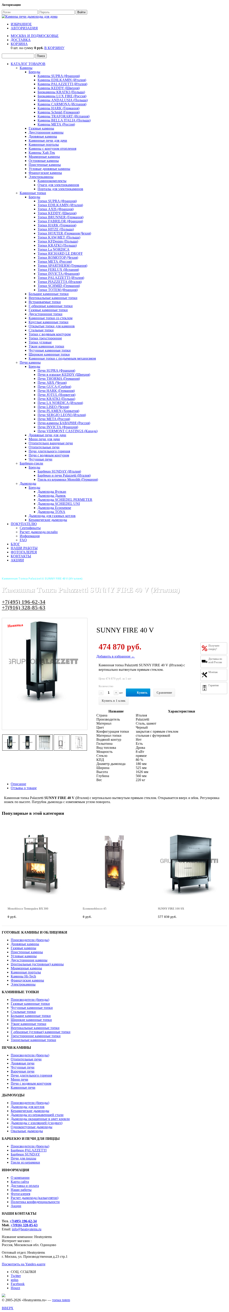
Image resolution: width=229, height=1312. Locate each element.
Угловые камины (24, 956)
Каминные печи (23, 1087)
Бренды (34, 72)
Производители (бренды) (30, 940)
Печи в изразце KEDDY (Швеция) (64, 374)
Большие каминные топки (49, 294)
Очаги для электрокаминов (58, 185)
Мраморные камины (44, 157)
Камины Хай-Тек (42, 152)
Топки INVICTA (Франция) (59, 274)
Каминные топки (33, 193)
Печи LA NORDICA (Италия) (60, 403)
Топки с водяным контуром (50, 334)
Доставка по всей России (215, 660)
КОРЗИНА (19, 44)
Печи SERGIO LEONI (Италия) (62, 415)
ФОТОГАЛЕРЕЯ (24, 552)
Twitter (16, 1276)
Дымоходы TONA (51, 512)
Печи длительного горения (49, 451)
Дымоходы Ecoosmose (54, 508)
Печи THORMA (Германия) (59, 378)
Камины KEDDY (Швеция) (59, 88)
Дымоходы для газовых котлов (52, 516)
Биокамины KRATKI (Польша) (61, 92)
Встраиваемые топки (45, 302)
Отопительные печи (44, 447)
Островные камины (44, 161)
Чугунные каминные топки (50, 350)
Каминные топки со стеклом (50, 318)
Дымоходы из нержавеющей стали (37, 1115)
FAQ (23, 540)
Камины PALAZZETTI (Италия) (62, 84)
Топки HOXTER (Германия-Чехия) (64, 233)
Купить (142, 692)
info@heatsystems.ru (26, 1229)
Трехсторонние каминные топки (36, 1036)
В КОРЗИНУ (54, 48)
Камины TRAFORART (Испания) (63, 116)
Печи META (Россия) (54, 419)
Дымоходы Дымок (52, 495)
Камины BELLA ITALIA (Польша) (64, 120)
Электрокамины (41, 177)
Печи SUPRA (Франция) (56, 370)
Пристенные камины (45, 165)
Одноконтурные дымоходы (31, 1127)
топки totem (61, 1300)
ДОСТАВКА (21, 40)
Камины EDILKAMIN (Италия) (62, 80)
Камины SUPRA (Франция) (59, 76)
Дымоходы (28, 483)
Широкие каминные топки (49, 354)
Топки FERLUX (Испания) (58, 270)
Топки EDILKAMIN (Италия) (60, 205)
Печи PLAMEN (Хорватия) (58, 411)
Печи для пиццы (23, 1158)
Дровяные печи (22, 1063)
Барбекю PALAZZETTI (29, 1150)
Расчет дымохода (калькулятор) (34, 1198)
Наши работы (21, 1190)
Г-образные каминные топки (51, 306)
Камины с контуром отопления (52, 148)
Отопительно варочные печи (51, 443)
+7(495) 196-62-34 (23, 602)
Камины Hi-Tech (23, 976)
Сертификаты (30, 528)
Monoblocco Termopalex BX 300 (28, 908)
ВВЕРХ (7, 1308)
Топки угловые (40, 342)
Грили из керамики (25, 1162)
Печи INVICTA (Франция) (58, 427)
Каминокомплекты (52, 181)
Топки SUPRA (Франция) (57, 201)
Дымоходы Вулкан (52, 491)
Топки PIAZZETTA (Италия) (60, 282)
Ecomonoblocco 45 (94, 908)
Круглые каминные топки (48, 322)
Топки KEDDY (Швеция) (57, 213)
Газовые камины (41, 128)
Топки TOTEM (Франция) (58, 290)
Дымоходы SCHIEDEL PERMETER (65, 500)
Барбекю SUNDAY (25, 1154)
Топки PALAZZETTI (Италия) (61, 278)
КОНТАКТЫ (21, 556)
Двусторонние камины (46, 132)
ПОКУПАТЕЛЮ (24, 524)
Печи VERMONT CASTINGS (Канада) (68, 431)
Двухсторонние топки (45, 314)
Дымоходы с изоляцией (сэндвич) (36, 1123)
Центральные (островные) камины (37, 964)
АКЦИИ (17, 560)
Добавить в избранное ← (115, 656)
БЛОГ (15, 544)
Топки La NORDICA (54, 249)
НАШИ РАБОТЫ (24, 548)
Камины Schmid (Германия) (59, 112)
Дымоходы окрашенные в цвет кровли (40, 1119)
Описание (18, 784)
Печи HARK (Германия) (56, 391)
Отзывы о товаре (24, 788)
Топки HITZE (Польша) (56, 229)
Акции (16, 1206)
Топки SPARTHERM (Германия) (62, 265)
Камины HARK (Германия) (58, 108)
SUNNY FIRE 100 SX (171, 908)
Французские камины (45, 173)
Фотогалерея (20, 1194)
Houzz (15, 1288)
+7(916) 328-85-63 (23, 607)
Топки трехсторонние (45, 338)
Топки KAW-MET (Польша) (59, 237)
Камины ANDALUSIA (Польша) (63, 100)
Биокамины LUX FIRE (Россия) (62, 96)
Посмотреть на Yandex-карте (23, 1264)
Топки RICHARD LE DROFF (60, 253)
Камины (26, 68)
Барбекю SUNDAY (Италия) (59, 471)
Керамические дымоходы (48, 520)
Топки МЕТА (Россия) (55, 261)
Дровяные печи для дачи (47, 435)
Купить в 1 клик (113, 700)
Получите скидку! (213, 647)
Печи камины (30, 362)
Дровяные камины (43, 136)
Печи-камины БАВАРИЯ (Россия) (64, 423)
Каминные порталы (44, 144)
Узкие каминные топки (46, 346)
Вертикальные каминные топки (53, 298)
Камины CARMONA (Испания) (62, 104)
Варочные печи (22, 1071)
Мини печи (19, 1079)
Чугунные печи (40, 459)
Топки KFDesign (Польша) (58, 241)
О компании (20, 1177)
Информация (30, 536)
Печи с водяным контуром (49, 455)
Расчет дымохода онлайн (39, 532)
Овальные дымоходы (27, 1131)
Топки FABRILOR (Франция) (60, 221)
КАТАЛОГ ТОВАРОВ (28, 64)
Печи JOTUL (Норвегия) (56, 395)
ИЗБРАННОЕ (21, 24)
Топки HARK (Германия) (57, 225)
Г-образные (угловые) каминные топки (40, 1032)
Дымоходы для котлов (28, 1107)
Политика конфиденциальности (35, 1202)
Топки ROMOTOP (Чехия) (58, 257)
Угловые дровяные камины (49, 169)
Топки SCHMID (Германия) (59, 286)
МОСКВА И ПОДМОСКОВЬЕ (35, 36)
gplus (14, 1280)
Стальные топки (41, 330)
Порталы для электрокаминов (60, 189)
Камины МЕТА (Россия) (56, 124)
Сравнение (164, 692)
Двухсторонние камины (29, 960)
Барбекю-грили (31, 463)
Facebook (18, 1284)
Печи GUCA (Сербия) (54, 387)
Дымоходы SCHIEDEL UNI (59, 504)
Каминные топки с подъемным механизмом (62, 358)
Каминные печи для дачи (48, 140)
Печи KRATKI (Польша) (56, 399)
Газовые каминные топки (48, 310)
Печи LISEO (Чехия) (53, 407)
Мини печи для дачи (44, 439)
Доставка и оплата (25, 1186)
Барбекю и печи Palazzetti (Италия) (64, 475)
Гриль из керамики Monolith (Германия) (68, 479)
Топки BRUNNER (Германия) (60, 217)
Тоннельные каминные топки (33, 1040)
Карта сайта (20, 1182)
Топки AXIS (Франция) (56, 209)
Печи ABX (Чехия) (52, 382)
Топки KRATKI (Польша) (57, 245)
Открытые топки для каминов (52, 326)
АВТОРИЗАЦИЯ (24, 28)
